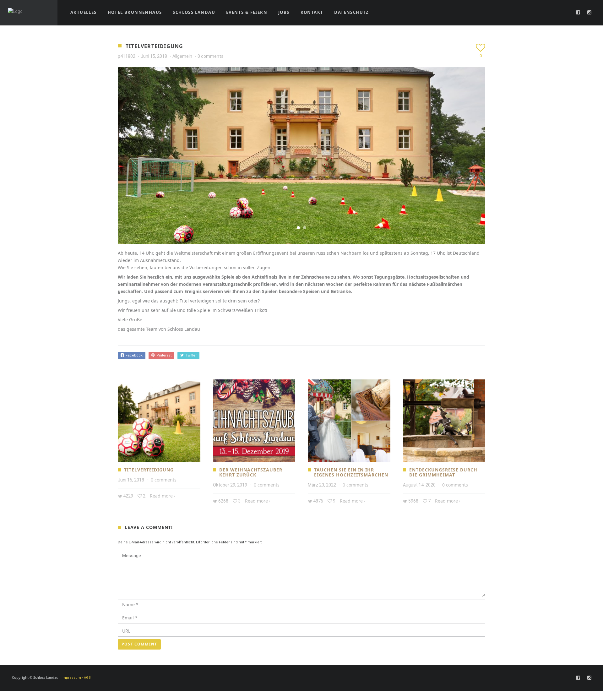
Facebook (133, 355)
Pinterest (163, 355)
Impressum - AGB (76, 678)
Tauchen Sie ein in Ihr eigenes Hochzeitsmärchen (351, 472)
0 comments (211, 56)
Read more (161, 496)
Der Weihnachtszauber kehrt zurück (250, 472)
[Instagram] (589, 12)
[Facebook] (578, 12)
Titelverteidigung (149, 470)
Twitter (190, 355)
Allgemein (182, 56)
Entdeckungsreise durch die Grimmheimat (443, 472)
